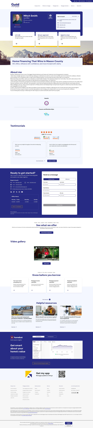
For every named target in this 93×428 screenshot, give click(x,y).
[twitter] (16, 192)
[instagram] (19, 192)
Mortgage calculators (64, 5)
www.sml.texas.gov (47, 408)
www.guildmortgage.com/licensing (27, 415)
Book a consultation (17, 206)
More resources (45, 299)
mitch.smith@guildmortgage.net (65, 22)
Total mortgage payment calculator (28, 388)
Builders (36, 388)
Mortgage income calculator (26, 392)
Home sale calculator (26, 397)
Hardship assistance (62, 390)
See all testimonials (39, 160)
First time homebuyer (13, 388)
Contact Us (89, 1)
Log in (76, 1)
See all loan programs (46, 232)
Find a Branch (82, 1)
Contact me (59, 205)
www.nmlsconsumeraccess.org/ (32, 412)
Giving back (48, 392)
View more (46, 263)
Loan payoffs (61, 392)
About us (72, 5)
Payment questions (61, 388)
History (48, 388)
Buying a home (37, 5)
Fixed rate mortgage (13, 392)
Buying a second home (14, 390)
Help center (79, 5)
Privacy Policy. (50, 423)
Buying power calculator (26, 399)
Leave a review (52, 161)
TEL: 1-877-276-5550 (26, 408)
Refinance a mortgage (46, 5)
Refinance (68, 179)
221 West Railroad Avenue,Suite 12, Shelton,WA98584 (67, 20)
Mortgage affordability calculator (27, 390)
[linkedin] (11, 192)
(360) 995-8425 (62, 25)
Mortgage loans (55, 5)
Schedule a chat (62, 27)
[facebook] (14, 192)
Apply (11, 397)
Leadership (48, 390)
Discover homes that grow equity (41, 363)
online (13, 397)
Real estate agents (37, 390)
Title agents (36, 392)
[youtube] (22, 192)
